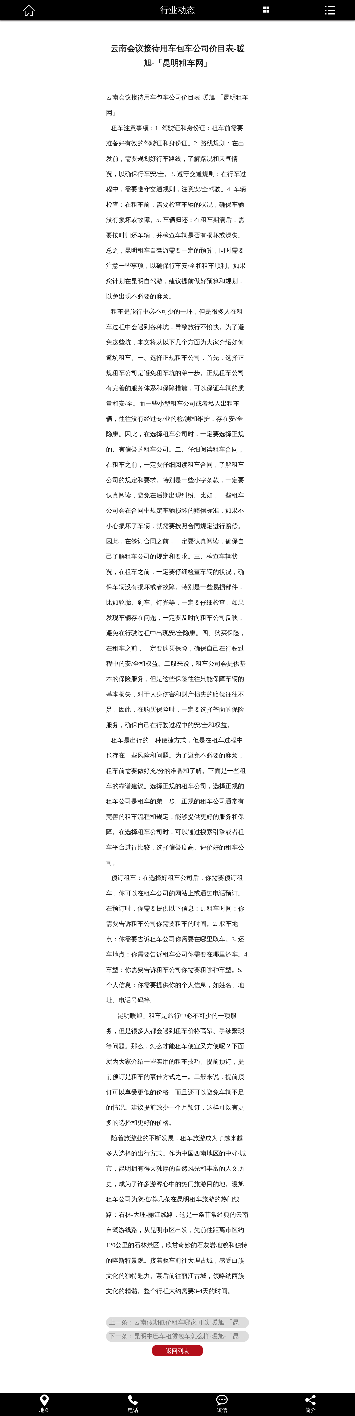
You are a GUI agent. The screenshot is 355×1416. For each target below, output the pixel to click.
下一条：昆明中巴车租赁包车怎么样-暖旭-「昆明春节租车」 (179, 1336)
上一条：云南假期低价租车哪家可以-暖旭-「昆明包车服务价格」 (179, 1322)
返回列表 (177, 1351)
